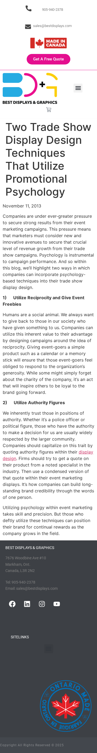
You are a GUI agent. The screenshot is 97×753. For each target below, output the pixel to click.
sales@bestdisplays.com (52, 26)
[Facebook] (12, 604)
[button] (78, 88)
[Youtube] (56, 604)
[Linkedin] (27, 604)
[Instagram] (41, 604)
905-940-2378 (52, 10)
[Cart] (49, 109)
